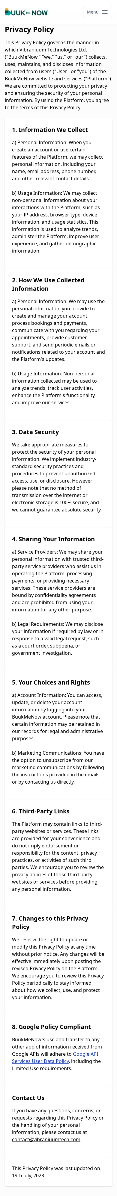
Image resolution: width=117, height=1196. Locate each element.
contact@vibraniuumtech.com (46, 1139)
